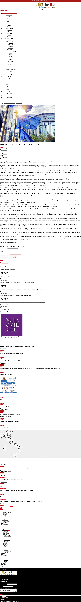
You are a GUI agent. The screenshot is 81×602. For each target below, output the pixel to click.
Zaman (6, 263)
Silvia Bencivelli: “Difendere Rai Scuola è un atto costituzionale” (15, 295)
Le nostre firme (5, 597)
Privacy (3, 599)
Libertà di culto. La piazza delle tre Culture (10, 414)
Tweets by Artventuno (4, 579)
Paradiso (2, 399)
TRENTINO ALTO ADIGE (11, 69)
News (1, 344)
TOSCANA (11, 68)
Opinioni (1, 397)
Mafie (9, 31)
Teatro (7, 89)
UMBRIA (10, 71)
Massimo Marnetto (5, 402)
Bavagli (9, 25)
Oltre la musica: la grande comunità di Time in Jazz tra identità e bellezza (16, 490)
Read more (2, 350)
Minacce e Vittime (9, 28)
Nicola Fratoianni (4, 409)
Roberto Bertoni (4, 298)
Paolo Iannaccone (4, 285)
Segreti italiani (9, 30)
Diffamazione (9, 26)
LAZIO (10, 53)
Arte (7, 81)
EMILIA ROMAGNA (10, 49)
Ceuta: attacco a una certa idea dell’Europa (10, 421)
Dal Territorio (9, 41)
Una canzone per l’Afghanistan (7, 269)
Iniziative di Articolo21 (9, 38)
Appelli (9, 40)
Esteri (8, 18)
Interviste (9, 91)
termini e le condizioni (15, 254)
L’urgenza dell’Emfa (4, 406)
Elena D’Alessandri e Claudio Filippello (9, 493)
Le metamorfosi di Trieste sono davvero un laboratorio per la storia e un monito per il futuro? (21, 468)
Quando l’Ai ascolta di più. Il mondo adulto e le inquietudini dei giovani (17, 282)
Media (9, 76)
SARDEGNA (10, 64)
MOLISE (10, 59)
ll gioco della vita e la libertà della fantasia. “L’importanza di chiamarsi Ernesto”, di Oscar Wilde (21, 501)
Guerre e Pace (9, 33)
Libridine (7, 86)
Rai (9, 78)
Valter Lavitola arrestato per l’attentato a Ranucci (11, 353)
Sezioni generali (9, 15)
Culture (8, 21)
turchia (3, 263)
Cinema (7, 83)
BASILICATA (10, 44)
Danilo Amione (4, 482)
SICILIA (10, 66)
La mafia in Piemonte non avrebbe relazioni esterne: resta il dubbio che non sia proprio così (22, 302)
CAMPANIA (10, 48)
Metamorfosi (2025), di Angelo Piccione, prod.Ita (11, 479)
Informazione (8, 19)
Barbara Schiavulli (5, 272)
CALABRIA (10, 46)
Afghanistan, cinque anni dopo (7, 276)
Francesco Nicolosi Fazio (6, 416)
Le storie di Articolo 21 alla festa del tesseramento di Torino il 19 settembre (17, 346)
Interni (8, 16)
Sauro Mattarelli (4, 424)
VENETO (10, 74)
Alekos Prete (3, 291)
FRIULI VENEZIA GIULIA (11, 51)
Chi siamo (4, 596)
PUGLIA (10, 63)
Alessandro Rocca (4, 278)
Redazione (3, 348)
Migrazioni (9, 36)
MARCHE (10, 58)
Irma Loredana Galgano (6, 471)
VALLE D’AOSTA (10, 73)
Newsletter (9, 93)
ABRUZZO (11, 43)
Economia (8, 23)
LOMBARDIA (10, 56)
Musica (7, 88)
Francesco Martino (5, 148)
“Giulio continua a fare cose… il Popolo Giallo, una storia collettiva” (15, 360)
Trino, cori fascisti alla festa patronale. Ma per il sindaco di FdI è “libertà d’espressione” (21, 289)
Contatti (3, 598)
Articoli (1, 147)
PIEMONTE (10, 61)
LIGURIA (10, 54)
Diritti (9, 35)
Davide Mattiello (4, 304)
